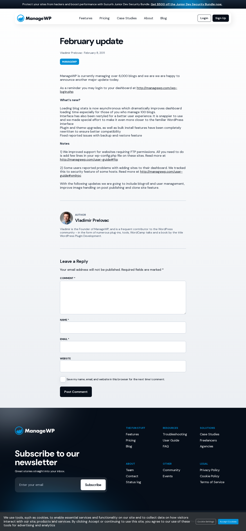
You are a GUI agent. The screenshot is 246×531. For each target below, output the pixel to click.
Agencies (206, 446)
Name (64, 320)
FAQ (166, 446)
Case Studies (127, 18)
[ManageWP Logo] (67, 430)
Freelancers (208, 440)
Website (65, 358)
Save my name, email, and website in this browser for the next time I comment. (116, 379)
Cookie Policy (210, 476)
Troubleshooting (175, 434)
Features (85, 18)
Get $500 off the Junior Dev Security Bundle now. (186, 4)
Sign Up (220, 18)
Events (168, 476)
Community (171, 470)
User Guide (171, 440)
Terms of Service (212, 482)
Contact (132, 476)
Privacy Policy (210, 470)
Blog (163, 18)
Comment (67, 278)
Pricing (105, 18)
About (148, 18)
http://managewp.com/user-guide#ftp (89, 159)
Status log (133, 482)
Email (64, 339)
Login (204, 18)
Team (130, 470)
